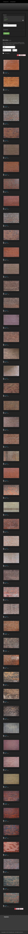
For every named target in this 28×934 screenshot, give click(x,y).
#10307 (6, 412)
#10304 (6, 463)
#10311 (6, 344)
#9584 (5, 854)
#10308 (6, 395)
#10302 (6, 497)
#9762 (5, 735)
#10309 (6, 378)
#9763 (5, 718)
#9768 (5, 633)
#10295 (6, 616)
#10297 (6, 582)
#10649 (6, 140)
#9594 (5, 786)
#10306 (6, 429)
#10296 (6, 599)
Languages (13, 1)
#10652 (6, 89)
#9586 (5, 837)
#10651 (6, 106)
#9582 (5, 888)
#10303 (6, 480)
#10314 (6, 293)
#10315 (6, 276)
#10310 (6, 361)
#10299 (6, 548)
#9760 (5, 769)
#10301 (6, 514)
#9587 (5, 820)
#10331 (6, 174)
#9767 (5, 650)
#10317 (6, 259)
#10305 (6, 446)
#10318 (6, 242)
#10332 (6, 157)
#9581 (5, 905)
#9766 (5, 667)
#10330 (6, 191)
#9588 (5, 803)
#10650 (6, 123)
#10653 (6, 72)
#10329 (6, 208)
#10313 (6, 310)
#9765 (5, 684)
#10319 (6, 225)
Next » (23, 55)
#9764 (5, 701)
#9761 (5, 752)
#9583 (5, 871)
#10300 (6, 531)
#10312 (6, 327)
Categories (5, 1)
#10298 (6, 565)
